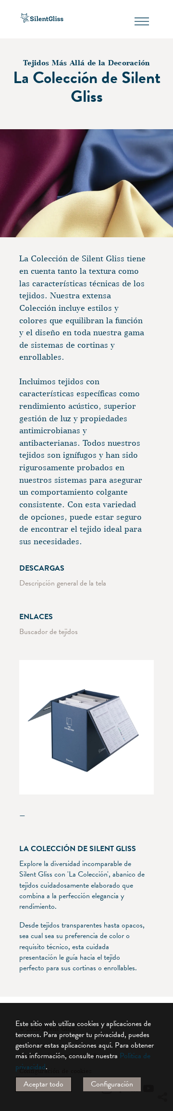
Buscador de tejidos (48, 631)
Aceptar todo (43, 1084)
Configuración (112, 1084)
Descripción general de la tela (62, 583)
